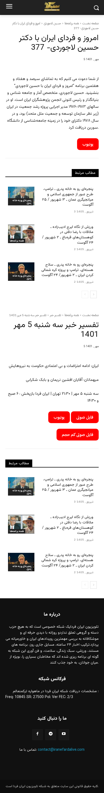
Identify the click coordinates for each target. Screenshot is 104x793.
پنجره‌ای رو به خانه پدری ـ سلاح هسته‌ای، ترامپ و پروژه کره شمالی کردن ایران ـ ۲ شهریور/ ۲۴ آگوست (67, 270)
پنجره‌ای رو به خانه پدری (22, 201)
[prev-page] (85, 294)
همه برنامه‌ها (72, 23)
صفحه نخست (90, 23)
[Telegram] (50, 734)
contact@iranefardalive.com (61, 750)
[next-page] (93, 294)
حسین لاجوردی (52, 23)
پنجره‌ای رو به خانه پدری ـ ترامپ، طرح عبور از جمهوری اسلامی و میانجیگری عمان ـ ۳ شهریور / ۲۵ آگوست (67, 197)
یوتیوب (87, 144)
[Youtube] (64, 734)
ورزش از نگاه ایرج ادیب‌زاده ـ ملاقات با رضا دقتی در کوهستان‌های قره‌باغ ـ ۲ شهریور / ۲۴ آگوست (67, 235)
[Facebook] (37, 734)
